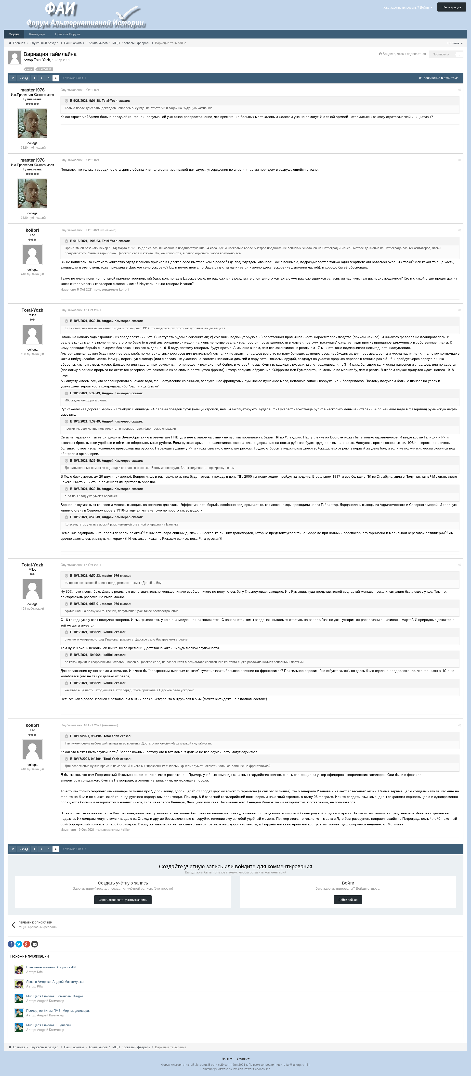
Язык (226, 1058)
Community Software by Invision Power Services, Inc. (235, 1069)
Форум (14, 34)
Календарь (37, 34)
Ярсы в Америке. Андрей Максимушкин (55, 981)
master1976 (110, 575)
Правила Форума (67, 34)
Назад (24, 78)
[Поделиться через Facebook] (11, 944)
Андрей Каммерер (116, 321)
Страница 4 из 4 (74, 78)
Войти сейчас (348, 899)
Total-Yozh (110, 100)
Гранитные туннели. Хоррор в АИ (51, 967)
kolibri (108, 631)
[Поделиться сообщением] (459, 89)
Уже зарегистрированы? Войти (407, 7)
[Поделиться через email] (34, 944)
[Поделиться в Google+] (26, 944)
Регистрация (452, 7)
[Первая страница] (12, 78)
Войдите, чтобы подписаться (404, 53)
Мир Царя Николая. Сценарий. (49, 1025)
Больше (453, 43)
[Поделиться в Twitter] (18, 944)
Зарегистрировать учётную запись (123, 899)
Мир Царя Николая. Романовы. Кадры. (55, 996)
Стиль (242, 1058)
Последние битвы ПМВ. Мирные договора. (58, 1010)
